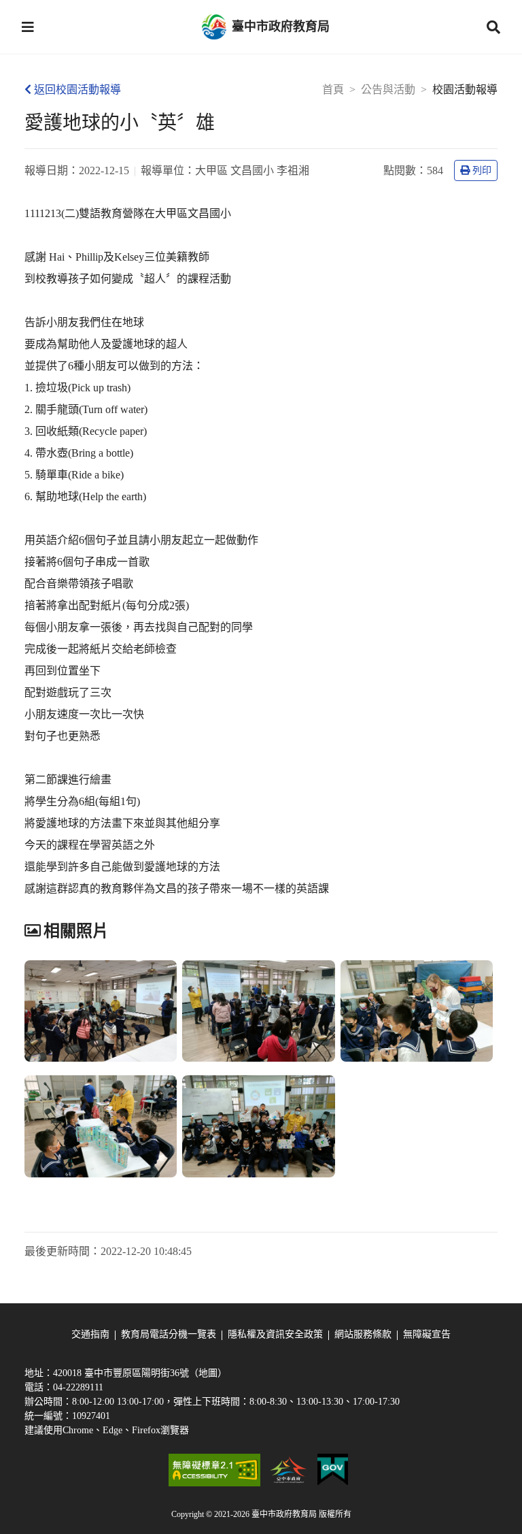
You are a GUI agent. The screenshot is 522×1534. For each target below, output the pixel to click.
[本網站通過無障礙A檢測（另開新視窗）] (214, 1470)
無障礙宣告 (427, 1334)
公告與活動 (388, 89)
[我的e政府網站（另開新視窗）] (332, 1470)
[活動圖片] (100, 1011)
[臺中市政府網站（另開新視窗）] (289, 1470)
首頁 (333, 89)
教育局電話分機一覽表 (168, 1334)
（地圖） (208, 1373)
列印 (481, 170)
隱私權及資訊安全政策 (275, 1334)
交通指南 (90, 1334)
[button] (28, 27)
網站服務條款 (363, 1334)
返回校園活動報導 (77, 89)
